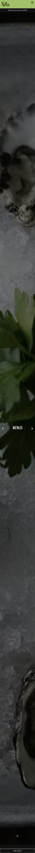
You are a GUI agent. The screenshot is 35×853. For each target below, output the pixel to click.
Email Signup (17, 851)
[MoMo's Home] (5, 4)
